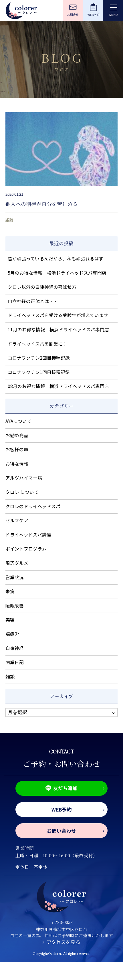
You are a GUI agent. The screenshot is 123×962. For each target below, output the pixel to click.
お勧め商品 (16, 435)
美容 (10, 619)
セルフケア (16, 520)
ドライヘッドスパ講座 (28, 534)
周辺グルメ (16, 563)
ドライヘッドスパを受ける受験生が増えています (58, 315)
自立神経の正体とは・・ (33, 301)
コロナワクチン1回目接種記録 (39, 372)
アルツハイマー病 (23, 477)
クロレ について (22, 492)
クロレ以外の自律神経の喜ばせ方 (42, 287)
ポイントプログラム (26, 548)
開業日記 (14, 662)
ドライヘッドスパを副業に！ (37, 344)
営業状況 (14, 577)
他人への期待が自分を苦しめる (41, 203)
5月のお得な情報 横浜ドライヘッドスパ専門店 (57, 273)
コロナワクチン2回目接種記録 (39, 358)
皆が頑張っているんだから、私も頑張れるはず (56, 258)
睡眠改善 (14, 605)
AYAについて (18, 421)
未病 (10, 591)
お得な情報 (16, 463)
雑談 (9, 220)
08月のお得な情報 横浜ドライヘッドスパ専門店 (58, 386)
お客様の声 (16, 449)
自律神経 (14, 648)
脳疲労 (12, 634)
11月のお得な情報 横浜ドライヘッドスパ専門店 (58, 329)
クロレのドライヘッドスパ (32, 506)
